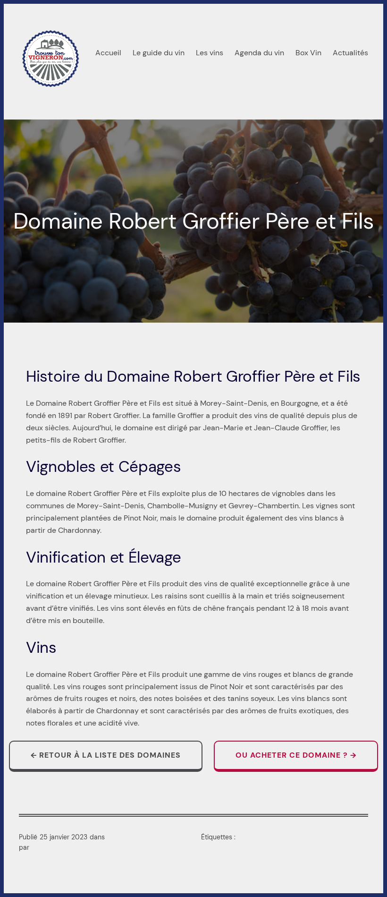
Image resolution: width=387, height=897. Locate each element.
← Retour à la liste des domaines (106, 755)
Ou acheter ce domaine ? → (296, 755)
